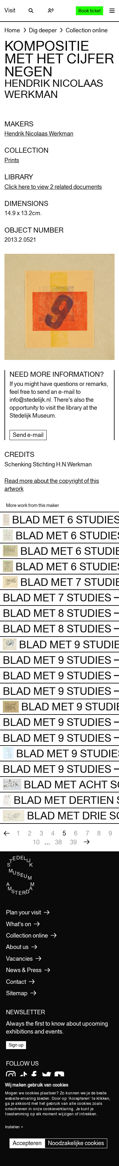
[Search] (31, 10)
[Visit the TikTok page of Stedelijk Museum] (23, 1075)
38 (58, 842)
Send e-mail (28, 435)
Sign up (16, 1044)
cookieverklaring (58, 1109)
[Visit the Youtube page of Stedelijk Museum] (59, 1075)
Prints (11, 160)
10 (36, 842)
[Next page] (86, 842)
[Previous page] (7, 833)
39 (73, 842)
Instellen (12, 1127)
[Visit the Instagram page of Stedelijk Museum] (11, 1075)
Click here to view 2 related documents (53, 186)
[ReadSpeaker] (51, 10)
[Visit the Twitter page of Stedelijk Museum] (46, 1075)
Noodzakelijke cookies (76, 1143)
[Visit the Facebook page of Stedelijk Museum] (34, 1075)
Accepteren (27, 1143)
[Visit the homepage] (20, 893)
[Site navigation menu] (110, 10)
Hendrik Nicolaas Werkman (38, 133)
